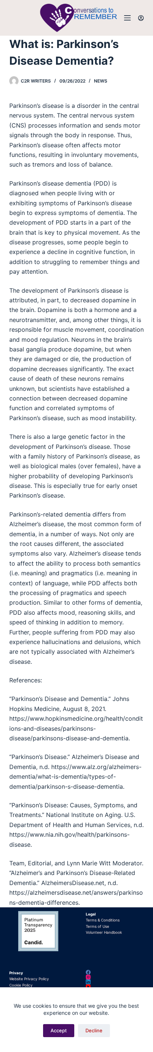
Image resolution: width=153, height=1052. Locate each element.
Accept (59, 1030)
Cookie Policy (21, 985)
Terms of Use (97, 926)
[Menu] (127, 18)
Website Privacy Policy (29, 979)
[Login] (141, 18)
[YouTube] (115, 986)
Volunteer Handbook (104, 932)
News (100, 81)
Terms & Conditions (103, 920)
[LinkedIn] (115, 981)
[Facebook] (115, 972)
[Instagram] (115, 977)
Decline (93, 1030)
